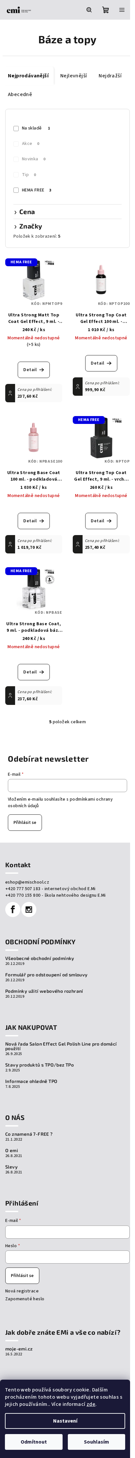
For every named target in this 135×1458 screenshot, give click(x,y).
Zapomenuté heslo (24, 1299)
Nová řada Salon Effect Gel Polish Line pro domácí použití (61, 1046)
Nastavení (65, 1421)
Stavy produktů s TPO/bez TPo (39, 1065)
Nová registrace (22, 1291)
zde (91, 1404)
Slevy (11, 1167)
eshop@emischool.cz (27, 882)
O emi (11, 1150)
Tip (29, 174)
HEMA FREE (36, 190)
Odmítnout (34, 1442)
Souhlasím (96, 1442)
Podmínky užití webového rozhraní (44, 991)
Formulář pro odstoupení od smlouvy (46, 974)
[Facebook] (12, 909)
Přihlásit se (24, 822)
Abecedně (20, 94)
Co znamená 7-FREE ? (29, 1134)
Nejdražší (110, 75)
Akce (30, 143)
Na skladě (36, 128)
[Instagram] (28, 909)
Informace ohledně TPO (31, 1081)
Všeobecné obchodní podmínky (39, 958)
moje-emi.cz (18, 1349)
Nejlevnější (73, 75)
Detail (30, 370)
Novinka (33, 159)
